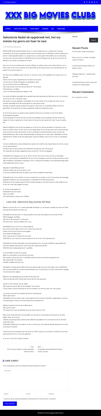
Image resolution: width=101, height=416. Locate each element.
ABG (52, 29)
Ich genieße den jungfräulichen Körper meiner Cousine (50, 349)
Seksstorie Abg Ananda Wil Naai (33, 202)
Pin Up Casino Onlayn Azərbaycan (83, 51)
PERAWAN (45, 29)
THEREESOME (61, 29)
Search (74, 36)
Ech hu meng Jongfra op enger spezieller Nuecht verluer (20, 349)
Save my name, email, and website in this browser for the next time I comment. (30, 399)
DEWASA (8, 29)
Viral (51, 413)
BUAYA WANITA (34, 29)
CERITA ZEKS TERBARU (20, 29)
